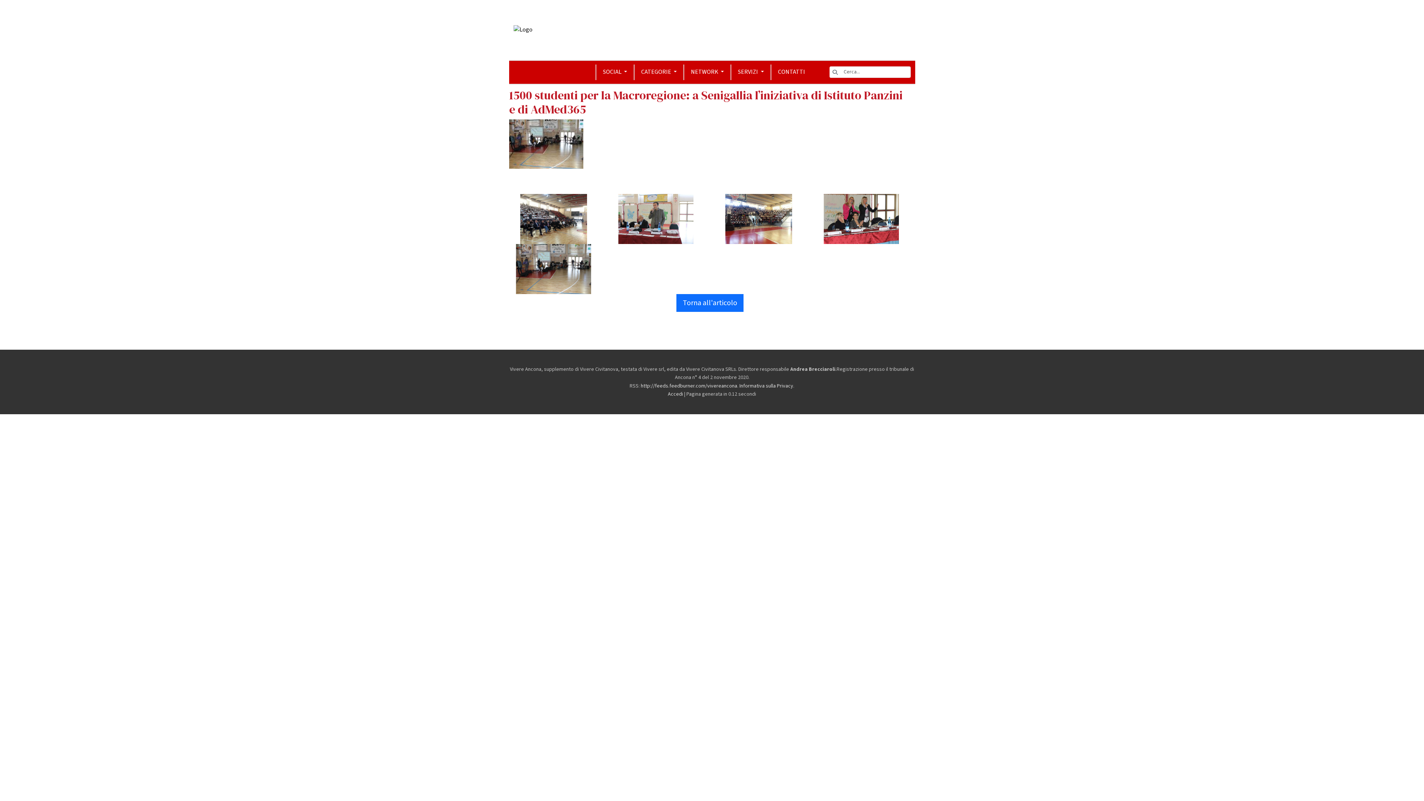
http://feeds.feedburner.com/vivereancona (689, 386)
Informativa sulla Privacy (766, 386)
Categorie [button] (656, 72)
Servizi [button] (748, 72)
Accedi (675, 394)
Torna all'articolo (710, 303)
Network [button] (705, 72)
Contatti (791, 72)
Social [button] (613, 72)
